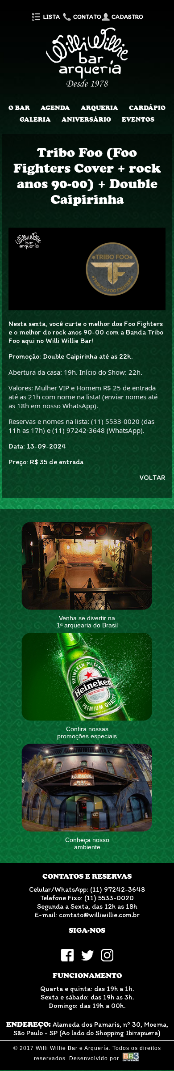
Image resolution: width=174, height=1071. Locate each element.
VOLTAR (153, 477)
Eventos (138, 119)
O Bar (19, 107)
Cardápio (147, 107)
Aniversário (86, 119)
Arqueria (99, 107)
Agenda (55, 107)
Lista (51, 17)
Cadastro (126, 17)
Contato (86, 17)
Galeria (35, 119)
